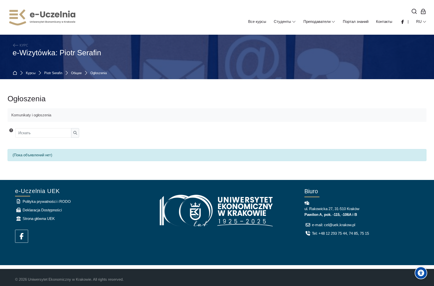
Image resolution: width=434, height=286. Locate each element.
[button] (11, 133)
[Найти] (414, 12)
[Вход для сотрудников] (423, 12)
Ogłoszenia (98, 73)
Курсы (30, 73)
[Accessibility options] (421, 273)
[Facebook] (21, 236)
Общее (76, 73)
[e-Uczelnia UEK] (43, 17)
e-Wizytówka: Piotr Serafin (57, 53)
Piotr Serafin (53, 73)
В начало (16, 73)
